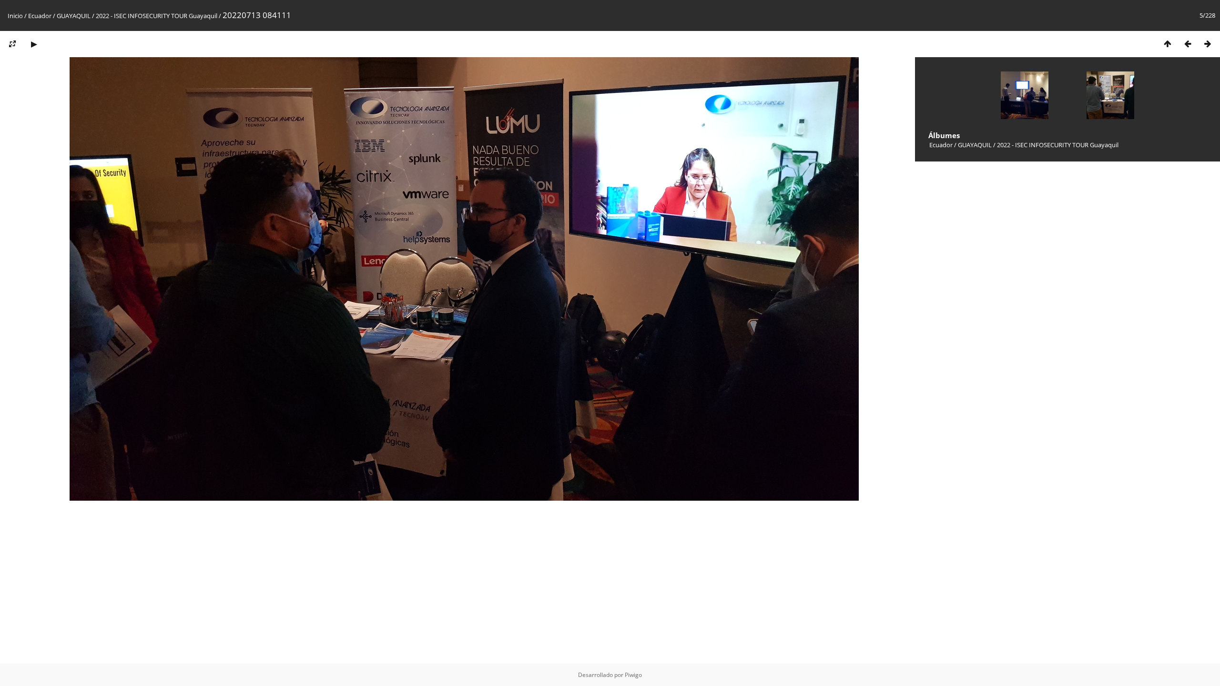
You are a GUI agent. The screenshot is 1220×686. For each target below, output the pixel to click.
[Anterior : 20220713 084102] (1188, 43)
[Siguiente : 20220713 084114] (1208, 43)
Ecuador (39, 15)
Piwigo (633, 675)
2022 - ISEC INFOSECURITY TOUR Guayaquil (156, 15)
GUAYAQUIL (74, 15)
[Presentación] (34, 43)
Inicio (15, 15)
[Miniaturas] (1168, 43)
